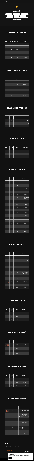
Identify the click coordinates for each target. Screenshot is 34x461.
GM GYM (7, 44)
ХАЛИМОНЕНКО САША (9, 17)
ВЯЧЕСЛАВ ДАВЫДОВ (17, 19)
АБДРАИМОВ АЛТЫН (24, 17)
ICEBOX (7, 181)
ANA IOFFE (9, 451)
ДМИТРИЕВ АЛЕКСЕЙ (17, 17)
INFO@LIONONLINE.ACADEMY (11, 446)
